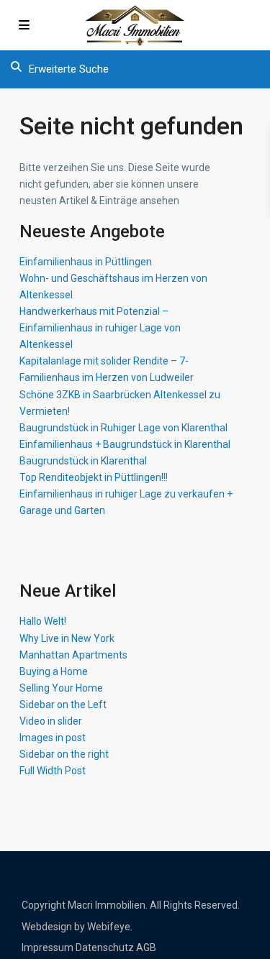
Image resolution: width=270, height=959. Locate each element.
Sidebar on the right (64, 754)
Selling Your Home (61, 688)
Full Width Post (52, 770)
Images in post (52, 737)
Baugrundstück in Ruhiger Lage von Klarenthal (123, 427)
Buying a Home (53, 671)
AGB (146, 947)
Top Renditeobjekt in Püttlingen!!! (93, 477)
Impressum (47, 947)
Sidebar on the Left (63, 704)
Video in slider (50, 721)
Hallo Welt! (42, 621)
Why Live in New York (66, 638)
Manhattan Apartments (73, 655)
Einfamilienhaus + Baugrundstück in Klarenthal (124, 444)
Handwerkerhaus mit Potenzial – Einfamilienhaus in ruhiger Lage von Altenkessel (100, 328)
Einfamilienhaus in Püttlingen (85, 261)
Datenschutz (105, 947)
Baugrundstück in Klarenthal (83, 461)
